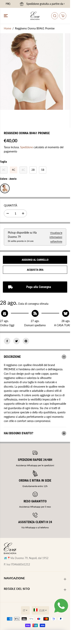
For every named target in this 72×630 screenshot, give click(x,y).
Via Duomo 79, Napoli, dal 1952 (29, 558)
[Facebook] (7, 341)
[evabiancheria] (35, 15)
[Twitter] (16, 341)
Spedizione (26, 147)
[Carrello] (62, 15)
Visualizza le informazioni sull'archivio (56, 237)
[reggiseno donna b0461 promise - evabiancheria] (31, 71)
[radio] (3, 169)
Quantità (10, 205)
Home (7, 28)
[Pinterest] (26, 341)
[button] (6, 16)
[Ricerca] (54, 15)
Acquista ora (35, 269)
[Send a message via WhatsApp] (61, 606)
